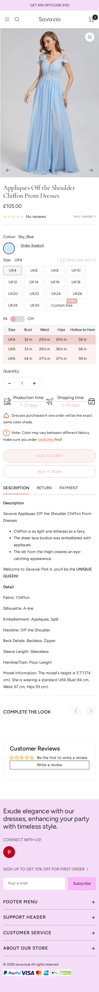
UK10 (76, 270)
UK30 (34, 305)
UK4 (12, 270)
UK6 (33, 270)
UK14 (33, 282)
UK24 (56, 293)
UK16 (55, 282)
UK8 (55, 270)
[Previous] (8, 170)
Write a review (49, 764)
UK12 (12, 282)
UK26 (77, 293)
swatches (46, 439)
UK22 (34, 293)
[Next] (91, 170)
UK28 (13, 305)
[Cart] (91, 19)
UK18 (76, 282)
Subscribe (82, 883)
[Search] (17, 19)
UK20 (13, 293)
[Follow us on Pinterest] (9, 852)
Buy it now (50, 472)
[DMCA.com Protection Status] (65, 972)
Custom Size (63, 304)
